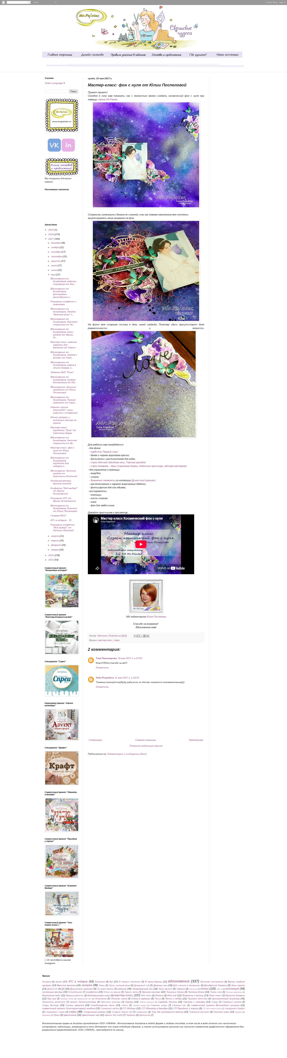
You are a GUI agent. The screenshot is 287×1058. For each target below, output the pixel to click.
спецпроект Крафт (235, 1008)
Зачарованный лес (142, 988)
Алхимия (46, 982)
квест (219, 989)
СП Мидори (129, 1008)
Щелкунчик (144, 1015)
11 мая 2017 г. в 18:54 (127, 677)
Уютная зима (221, 1011)
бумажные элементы (103, 480)
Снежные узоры (158, 1005)
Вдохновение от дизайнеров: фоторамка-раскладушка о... (61, 292)
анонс (58, 981)
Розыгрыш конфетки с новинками (63, 303)
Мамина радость (74, 995)
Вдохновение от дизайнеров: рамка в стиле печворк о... (63, 365)
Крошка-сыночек (151, 992)
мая (53, 274)
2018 (51, 234)
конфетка (92, 992)
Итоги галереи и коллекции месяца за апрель (63, 420)
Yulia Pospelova (105, 677)
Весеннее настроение (211, 982)
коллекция (232, 988)
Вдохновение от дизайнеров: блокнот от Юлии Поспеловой (63, 508)
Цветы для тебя (113, 1015)
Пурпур (129, 1002)
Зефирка (180, 989)
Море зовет (215, 995)
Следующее (95, 740)
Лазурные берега (175, 992)
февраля (56, 545)
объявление (101, 999)
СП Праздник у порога (185, 1008)
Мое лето (146, 995)
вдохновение (179, 981)
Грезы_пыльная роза (119, 985)
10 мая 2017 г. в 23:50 (130, 658)
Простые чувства (111, 1002)
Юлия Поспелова (156, 616)
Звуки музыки (165, 989)
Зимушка (193, 989)
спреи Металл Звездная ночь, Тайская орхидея (118, 462)
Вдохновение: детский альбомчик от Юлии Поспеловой (63, 390)
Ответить (102, 667)
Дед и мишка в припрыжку (186, 985)
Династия (52, 989)
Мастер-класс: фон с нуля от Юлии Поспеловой (62, 450)
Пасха (158, 999)
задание (121, 988)
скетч (125, 1005)
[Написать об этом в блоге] (138, 636)
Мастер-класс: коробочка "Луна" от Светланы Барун (63, 430)
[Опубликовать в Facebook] (144, 636)
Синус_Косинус (50, 1005)
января (55, 549)
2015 (51, 559)
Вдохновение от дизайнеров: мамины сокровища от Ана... (63, 281)
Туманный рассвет (199, 1012)
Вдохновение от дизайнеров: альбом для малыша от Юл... (63, 380)
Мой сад (171, 995)
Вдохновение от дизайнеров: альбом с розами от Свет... (63, 355)
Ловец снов (216, 992)
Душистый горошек (143, 480)
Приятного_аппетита (53, 1002)
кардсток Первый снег (104, 451)
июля (54, 265)
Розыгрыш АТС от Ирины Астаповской (63, 499)
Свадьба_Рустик (167, 1002)
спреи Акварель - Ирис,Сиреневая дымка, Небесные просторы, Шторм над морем (138, 466)
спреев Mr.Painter (107, 99)
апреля (55, 536)
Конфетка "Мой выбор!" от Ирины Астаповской (63, 491)
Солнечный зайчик (109, 1008)
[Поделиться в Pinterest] (147, 636)
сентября (57, 256)
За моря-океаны (105, 989)
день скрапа (238, 985)
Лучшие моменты (234, 992)
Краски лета (131, 992)
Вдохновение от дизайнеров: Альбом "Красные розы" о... (63, 311)
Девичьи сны (160, 985)
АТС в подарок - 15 (60, 520)
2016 (51, 555)
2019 (51, 229)
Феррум (238, 1012)
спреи (117, 640)
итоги (204, 988)
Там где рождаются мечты (167, 1011)
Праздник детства (197, 999)
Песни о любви (173, 998)
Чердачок (130, 1015)
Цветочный (69, 1015)
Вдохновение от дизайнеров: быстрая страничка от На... (63, 322)
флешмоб (46, 1015)
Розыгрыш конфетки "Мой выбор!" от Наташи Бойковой (62, 527)
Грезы (102, 985)
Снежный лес (179, 1005)
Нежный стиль (66, 999)
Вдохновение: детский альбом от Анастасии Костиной (63, 473)
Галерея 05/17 (58, 515)
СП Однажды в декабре (155, 1008)
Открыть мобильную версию (146, 745)
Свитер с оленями (194, 1002)
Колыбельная (75, 992)
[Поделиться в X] (141, 636)
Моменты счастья (192, 995)
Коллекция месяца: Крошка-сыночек (60, 482)
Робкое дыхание (147, 1002)
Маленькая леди (51, 995)
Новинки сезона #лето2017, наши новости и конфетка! (64, 410)
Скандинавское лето (103, 1005)
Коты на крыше (112, 992)
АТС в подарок (78, 981)
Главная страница (145, 740)
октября (56, 251)
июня (54, 270)
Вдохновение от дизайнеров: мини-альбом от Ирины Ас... (62, 333)
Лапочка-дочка (196, 992)
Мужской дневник (235, 995)
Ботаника (100, 982)
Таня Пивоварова (106, 658)
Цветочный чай (90, 1015)
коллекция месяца (52, 992)
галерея (87, 985)
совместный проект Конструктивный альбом (68, 1008)
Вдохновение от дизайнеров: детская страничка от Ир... (63, 440)
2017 (51, 239)
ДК (62, 988)
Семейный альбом (231, 1002)
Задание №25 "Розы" (62, 372)
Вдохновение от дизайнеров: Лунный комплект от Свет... (63, 400)
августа (56, 261)
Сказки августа (75, 1005)
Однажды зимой (119, 999)
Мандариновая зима (98, 995)
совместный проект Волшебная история (215, 1005)
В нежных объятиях (130, 982)
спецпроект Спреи (55, 1012)
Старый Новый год (122, 1012)
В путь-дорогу (153, 981)
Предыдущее (196, 740)
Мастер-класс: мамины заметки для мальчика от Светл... (63, 345)
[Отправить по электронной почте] (135, 636)
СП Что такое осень (212, 1009)
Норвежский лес (84, 999)
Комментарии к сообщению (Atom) (127, 754)
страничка (141, 1012)
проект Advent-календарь (83, 1002)
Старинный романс (95, 1011)
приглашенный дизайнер (226, 998)
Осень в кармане (140, 998)
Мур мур (51, 999)
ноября (55, 247)
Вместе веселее (66, 985)
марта (55, 540)
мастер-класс (105, 640)
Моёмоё (159, 995)
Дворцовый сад (141, 985)
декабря (56, 242)
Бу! (111, 981)
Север (215, 1002)
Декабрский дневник (215, 985)
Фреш (57, 1015)
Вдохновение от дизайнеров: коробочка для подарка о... (59, 461)
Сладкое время (139, 1005)
